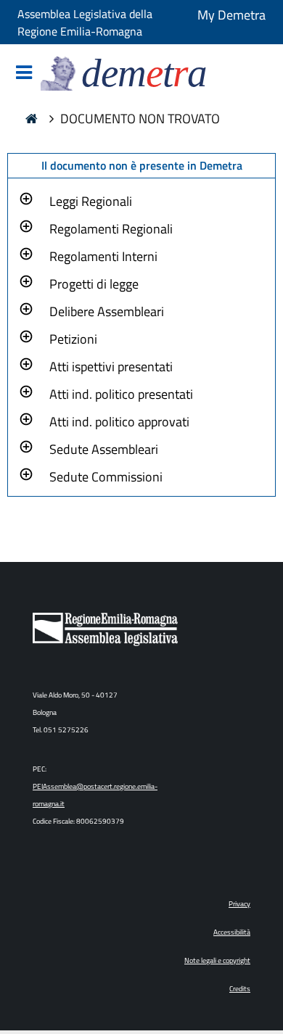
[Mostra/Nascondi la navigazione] (24, 73)
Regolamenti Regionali (111, 229)
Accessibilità (231, 932)
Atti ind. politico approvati (119, 421)
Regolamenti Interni (103, 256)
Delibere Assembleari (106, 311)
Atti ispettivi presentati (111, 366)
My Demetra (231, 15)
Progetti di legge (94, 284)
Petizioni (73, 339)
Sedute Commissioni (106, 477)
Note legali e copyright (217, 960)
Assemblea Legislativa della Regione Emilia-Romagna (84, 22)
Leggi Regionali (90, 201)
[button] (91, 199)
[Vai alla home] (31, 120)
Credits (239, 988)
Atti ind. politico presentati (121, 394)
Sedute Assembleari (103, 449)
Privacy (239, 903)
